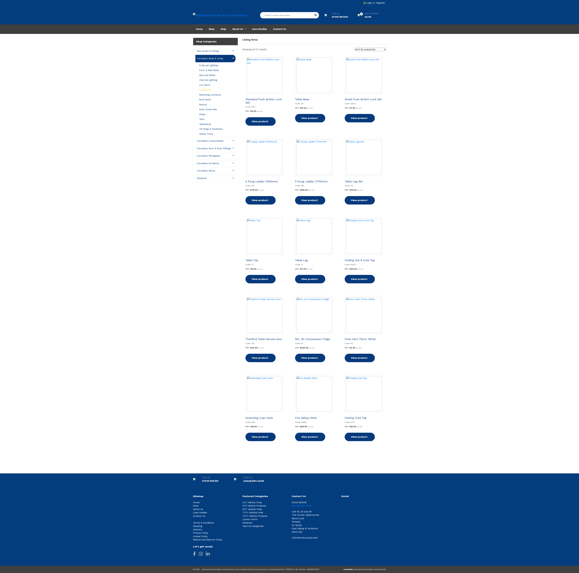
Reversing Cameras (210, 94)
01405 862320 (340, 17)
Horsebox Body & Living (210, 58)
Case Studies (200, 512)
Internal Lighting (208, 80)
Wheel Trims (206, 134)
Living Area (205, 89)
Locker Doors (250, 519)
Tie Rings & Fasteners (211, 129)
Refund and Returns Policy (207, 539)
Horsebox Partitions (208, 163)
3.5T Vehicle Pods (252, 502)
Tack (201, 119)
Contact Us (199, 516)
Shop (196, 505)
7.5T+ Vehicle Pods (252, 512)
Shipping (197, 526)
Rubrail (203, 104)
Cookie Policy (200, 536)
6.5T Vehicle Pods (252, 509)
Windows (202, 178)
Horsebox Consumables (210, 141)
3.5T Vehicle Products (254, 505)
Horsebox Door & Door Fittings (214, 148)
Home (196, 502)
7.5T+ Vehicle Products (254, 516)
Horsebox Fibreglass (208, 155)
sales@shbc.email (253, 481)
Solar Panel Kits (208, 109)
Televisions (205, 124)
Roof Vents (205, 99)
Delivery (197, 529)
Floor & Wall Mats (209, 70)
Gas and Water (207, 75)
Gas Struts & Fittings (208, 51)
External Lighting (208, 65)
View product (260, 121)
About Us (198, 509)
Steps (202, 114)
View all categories (253, 526)
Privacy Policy (200, 533)
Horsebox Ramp (206, 170)
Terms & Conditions (203, 522)
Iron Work (204, 85)
